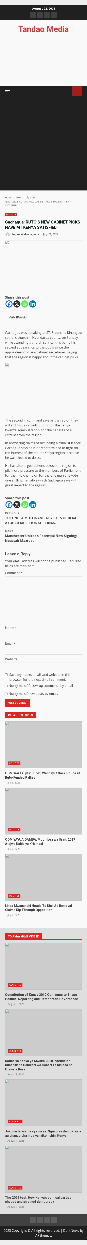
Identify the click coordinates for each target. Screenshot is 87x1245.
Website (11, 659)
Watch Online (77, 91)
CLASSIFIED (15, 984)
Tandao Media (43, 29)
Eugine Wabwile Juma (25, 234)
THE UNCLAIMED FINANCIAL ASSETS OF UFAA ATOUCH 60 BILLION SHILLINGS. (40, 518)
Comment (13, 573)
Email (10, 643)
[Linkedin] (32, 304)
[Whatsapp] (24, 304)
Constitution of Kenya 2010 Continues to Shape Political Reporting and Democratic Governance (43, 966)
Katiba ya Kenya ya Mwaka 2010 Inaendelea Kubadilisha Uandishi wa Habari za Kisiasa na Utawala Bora (43, 1032)
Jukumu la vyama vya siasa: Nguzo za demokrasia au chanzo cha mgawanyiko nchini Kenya (43, 1102)
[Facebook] (9, 304)
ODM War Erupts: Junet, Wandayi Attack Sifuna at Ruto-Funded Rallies (43, 744)
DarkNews (71, 1230)
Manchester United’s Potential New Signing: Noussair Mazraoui (41, 536)
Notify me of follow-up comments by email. (40, 685)
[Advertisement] (43, 144)
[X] (16, 304)
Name (11, 627)
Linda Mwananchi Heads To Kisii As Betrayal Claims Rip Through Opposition (43, 877)
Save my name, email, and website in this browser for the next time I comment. (40, 677)
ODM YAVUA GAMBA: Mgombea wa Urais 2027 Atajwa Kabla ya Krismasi (43, 811)
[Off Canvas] (7, 90)
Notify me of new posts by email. (33, 693)
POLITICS (11, 214)
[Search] (67, 91)
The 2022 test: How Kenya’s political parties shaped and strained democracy (43, 1169)
